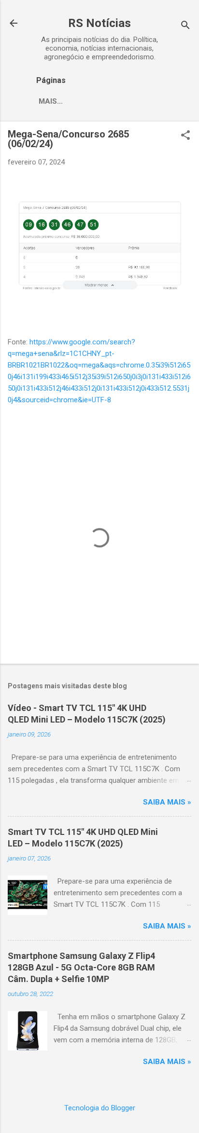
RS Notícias (99, 23)
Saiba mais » (167, 802)
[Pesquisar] (185, 26)
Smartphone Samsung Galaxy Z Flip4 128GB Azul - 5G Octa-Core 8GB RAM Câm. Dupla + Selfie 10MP (81, 967)
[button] (185, 136)
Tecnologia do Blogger (99, 1108)
